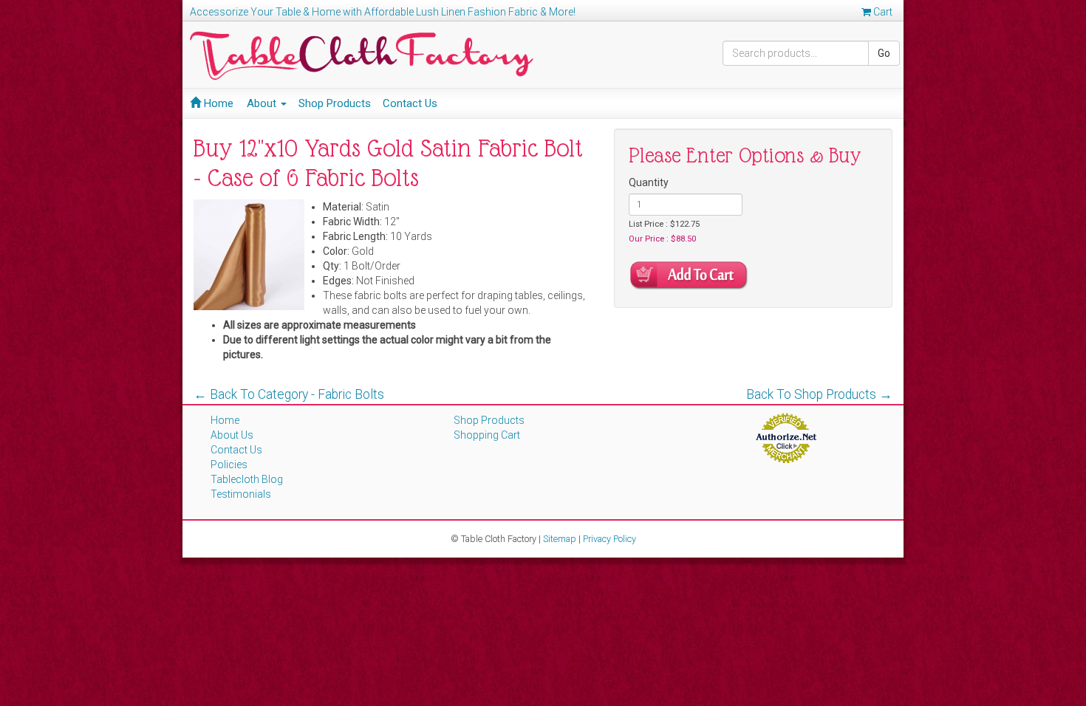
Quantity (649, 182)
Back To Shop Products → (819, 394)
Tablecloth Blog (247, 479)
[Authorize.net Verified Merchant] (786, 437)
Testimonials (241, 494)
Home (217, 103)
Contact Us (410, 103)
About (263, 103)
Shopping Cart (487, 435)
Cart (881, 12)
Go (884, 53)
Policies (229, 464)
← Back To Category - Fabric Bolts (289, 394)
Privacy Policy (609, 538)
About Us (232, 435)
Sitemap (559, 538)
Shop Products (334, 103)
